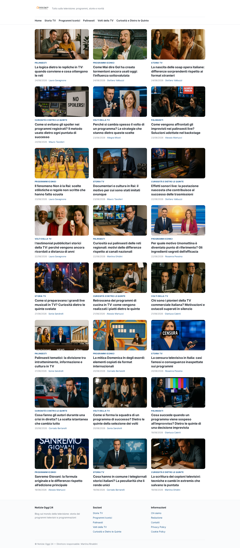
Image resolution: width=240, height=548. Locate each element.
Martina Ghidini (114, 256)
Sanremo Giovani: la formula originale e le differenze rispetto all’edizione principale (58, 481)
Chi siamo (156, 513)
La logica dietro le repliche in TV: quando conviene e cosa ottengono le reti (61, 71)
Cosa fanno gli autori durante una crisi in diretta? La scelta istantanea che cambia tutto (61, 419)
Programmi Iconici (69, 20)
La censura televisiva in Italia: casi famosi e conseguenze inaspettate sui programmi (177, 362)
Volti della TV (105, 20)
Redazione (156, 517)
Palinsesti (89, 20)
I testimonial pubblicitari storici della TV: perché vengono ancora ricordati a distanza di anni (59, 247)
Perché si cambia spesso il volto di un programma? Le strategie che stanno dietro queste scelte (118, 129)
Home (38, 20)
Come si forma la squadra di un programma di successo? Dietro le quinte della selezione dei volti (118, 419)
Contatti (155, 522)
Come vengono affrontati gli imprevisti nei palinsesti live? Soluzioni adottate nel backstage (175, 129)
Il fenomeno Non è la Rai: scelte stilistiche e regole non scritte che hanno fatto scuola (60, 190)
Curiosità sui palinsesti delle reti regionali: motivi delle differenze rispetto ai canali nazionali (117, 247)
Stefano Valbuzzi (115, 80)
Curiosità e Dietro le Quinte (132, 20)
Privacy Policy (158, 527)
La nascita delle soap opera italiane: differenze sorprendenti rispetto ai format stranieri (178, 71)
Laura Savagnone (57, 80)
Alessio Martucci (173, 137)
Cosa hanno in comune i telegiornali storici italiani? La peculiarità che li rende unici (120, 481)
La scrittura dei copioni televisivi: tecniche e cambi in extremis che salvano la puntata (176, 481)
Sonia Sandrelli (55, 313)
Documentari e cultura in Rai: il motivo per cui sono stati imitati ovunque (116, 190)
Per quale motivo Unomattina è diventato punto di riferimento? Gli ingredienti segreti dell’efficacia (176, 247)
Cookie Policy (158, 531)
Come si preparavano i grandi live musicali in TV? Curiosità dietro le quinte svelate (60, 305)
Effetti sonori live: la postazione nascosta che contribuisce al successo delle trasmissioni (175, 190)
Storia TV (50, 20)
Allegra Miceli (114, 137)
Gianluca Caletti (173, 313)
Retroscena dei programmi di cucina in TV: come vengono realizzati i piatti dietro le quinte (116, 305)
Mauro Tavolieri (56, 142)
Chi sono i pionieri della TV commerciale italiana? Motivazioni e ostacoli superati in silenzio (178, 305)
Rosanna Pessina (173, 256)
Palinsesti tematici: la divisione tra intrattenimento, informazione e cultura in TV (60, 362)
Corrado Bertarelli (116, 371)
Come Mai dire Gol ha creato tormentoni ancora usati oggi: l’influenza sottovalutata (115, 71)
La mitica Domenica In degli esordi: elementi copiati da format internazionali (119, 362)
